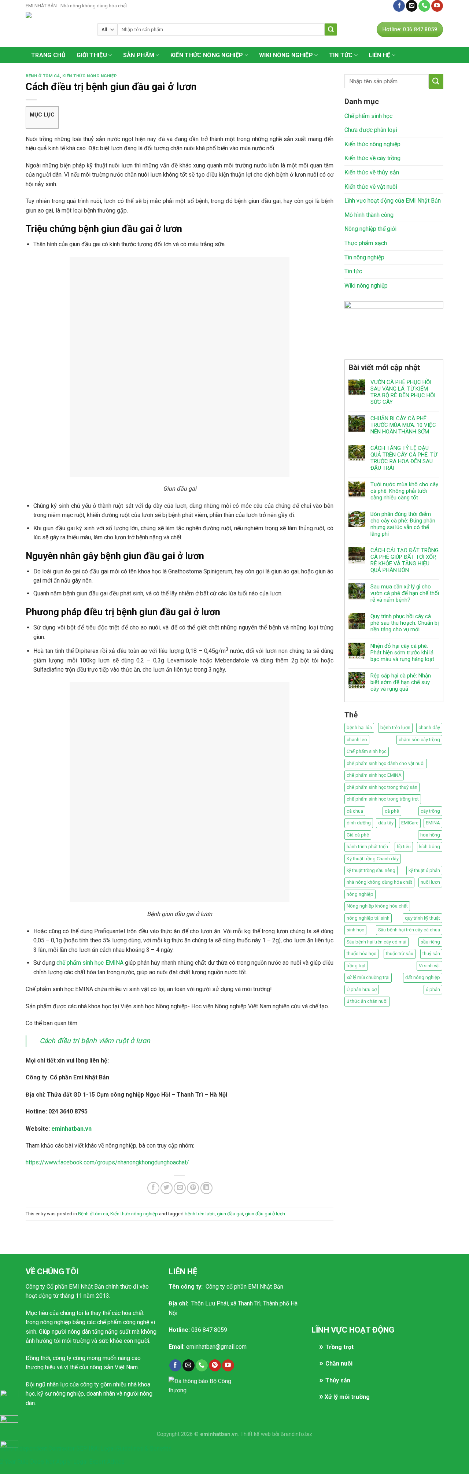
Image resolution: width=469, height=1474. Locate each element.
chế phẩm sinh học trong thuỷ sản (382, 787)
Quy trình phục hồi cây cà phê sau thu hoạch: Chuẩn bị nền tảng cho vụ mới (404, 623)
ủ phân (433, 989)
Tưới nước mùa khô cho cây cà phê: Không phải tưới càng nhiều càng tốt (404, 491)
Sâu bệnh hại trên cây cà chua (409, 929)
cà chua (355, 811)
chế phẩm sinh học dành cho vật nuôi (386, 763)
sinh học (355, 929)
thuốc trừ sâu (399, 953)
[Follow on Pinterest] (215, 1365)
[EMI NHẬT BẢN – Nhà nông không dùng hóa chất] (56, 29)
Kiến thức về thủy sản (371, 172)
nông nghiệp (360, 894)
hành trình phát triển (367, 846)
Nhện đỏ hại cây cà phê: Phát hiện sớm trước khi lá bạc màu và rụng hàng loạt (402, 652)
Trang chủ (48, 55)
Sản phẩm (139, 55)
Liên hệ (380, 5)
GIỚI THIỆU (92, 55)
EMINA (433, 822)
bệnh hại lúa (359, 727)
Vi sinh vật (429, 965)
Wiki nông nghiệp (286, 55)
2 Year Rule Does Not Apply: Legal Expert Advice (62, 1461)
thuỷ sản (431, 953)
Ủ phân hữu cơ (362, 989)
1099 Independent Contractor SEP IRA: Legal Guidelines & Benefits (85, 1448)
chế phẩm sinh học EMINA (89, 962)
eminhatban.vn (71, 1128)
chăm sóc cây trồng (419, 739)
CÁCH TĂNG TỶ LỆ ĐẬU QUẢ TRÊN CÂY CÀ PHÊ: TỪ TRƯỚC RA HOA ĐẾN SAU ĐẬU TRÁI (403, 458)
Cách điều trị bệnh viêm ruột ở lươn (95, 1041)
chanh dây (429, 727)
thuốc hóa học (361, 953)
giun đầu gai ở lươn (265, 1213)
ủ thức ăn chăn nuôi (367, 1001)
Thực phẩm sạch (365, 243)
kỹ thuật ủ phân (424, 870)
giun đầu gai (230, 1213)
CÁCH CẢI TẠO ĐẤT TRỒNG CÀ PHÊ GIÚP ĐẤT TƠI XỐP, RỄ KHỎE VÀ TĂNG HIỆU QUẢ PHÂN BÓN (404, 560)
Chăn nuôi (338, 1363)
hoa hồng (430, 835)
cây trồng (430, 811)
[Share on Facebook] (153, 1188)
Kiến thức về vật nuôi (370, 186)
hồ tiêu (404, 846)
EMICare (409, 822)
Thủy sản (337, 1380)
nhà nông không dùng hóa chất (379, 882)
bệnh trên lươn (200, 1213)
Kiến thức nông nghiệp (206, 55)
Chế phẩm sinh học (368, 115)
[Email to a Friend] (180, 1188)
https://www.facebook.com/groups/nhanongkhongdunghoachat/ (107, 1162)
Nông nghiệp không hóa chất (377, 906)
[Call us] (424, 6)
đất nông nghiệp (422, 977)
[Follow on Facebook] (399, 6)
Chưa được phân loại (370, 129)
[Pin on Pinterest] (193, 1188)
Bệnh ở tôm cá (43, 76)
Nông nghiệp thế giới (370, 228)
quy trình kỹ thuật (422, 918)
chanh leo (357, 739)
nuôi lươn (430, 882)
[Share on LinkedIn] (206, 1188)
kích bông (429, 846)
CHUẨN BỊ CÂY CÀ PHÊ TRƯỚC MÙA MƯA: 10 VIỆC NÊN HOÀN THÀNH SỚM (403, 425)
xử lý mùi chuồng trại (368, 977)
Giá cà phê (358, 835)
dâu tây (386, 822)
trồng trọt (356, 965)
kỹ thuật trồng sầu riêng (371, 870)
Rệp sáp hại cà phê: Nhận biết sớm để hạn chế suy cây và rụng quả (400, 682)
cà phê (392, 811)
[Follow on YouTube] (437, 6)
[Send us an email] (412, 6)
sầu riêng (430, 942)
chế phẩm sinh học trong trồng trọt (383, 799)
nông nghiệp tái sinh (368, 918)
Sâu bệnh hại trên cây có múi (376, 942)
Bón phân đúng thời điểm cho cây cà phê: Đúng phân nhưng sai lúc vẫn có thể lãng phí (402, 524)
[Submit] (331, 29)
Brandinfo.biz (296, 1434)
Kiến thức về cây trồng (372, 158)
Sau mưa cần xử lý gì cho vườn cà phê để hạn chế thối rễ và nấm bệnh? (404, 593)
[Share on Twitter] (166, 1188)
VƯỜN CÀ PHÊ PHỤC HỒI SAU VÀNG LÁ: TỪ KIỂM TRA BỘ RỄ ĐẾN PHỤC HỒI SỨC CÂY (402, 392)
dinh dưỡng (359, 822)
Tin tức (341, 55)
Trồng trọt (339, 1347)
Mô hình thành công (369, 214)
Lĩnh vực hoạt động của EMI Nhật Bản (392, 200)
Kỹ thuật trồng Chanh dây (373, 858)
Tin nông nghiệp (364, 257)
